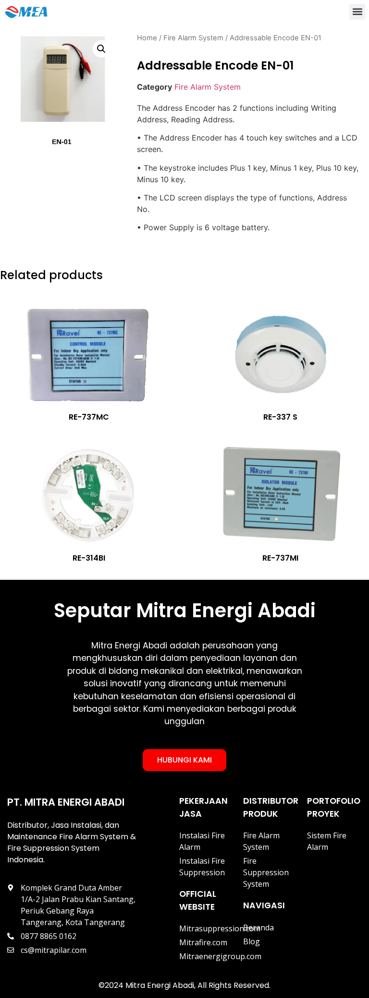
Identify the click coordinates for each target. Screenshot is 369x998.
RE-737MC (89, 417)
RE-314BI (89, 558)
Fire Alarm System (193, 38)
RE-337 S (280, 417)
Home (147, 38)
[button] (357, 12)
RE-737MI (280, 558)
